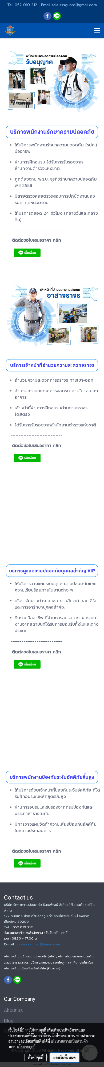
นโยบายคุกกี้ (26, 1046)
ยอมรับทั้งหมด (64, 1057)
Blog (8, 1021)
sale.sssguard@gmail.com (39, 944)
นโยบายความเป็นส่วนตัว (69, 1041)
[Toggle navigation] (97, 31)
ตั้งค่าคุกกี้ (35, 1057)
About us (13, 1010)
